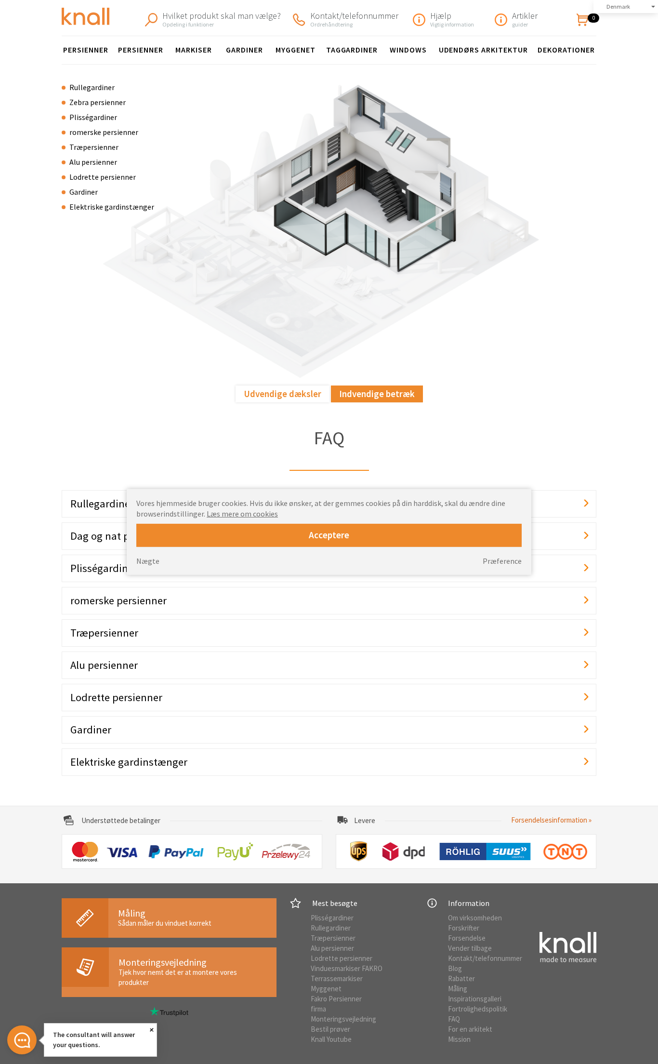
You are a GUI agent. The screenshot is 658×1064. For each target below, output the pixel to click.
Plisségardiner (93, 117)
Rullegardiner (92, 87)
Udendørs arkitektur (483, 49)
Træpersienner (93, 147)
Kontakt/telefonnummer (485, 958)
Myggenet (296, 49)
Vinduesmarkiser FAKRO (346, 968)
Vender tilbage (470, 948)
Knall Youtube (331, 1039)
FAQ (454, 1019)
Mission (459, 1039)
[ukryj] (152, 1029)
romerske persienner (103, 132)
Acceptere (329, 535)
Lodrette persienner (102, 177)
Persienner (85, 49)
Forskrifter (463, 927)
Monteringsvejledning (343, 1019)
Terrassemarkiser (337, 978)
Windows (408, 49)
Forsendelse (467, 938)
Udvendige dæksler (282, 393)
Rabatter (461, 978)
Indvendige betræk (377, 393)
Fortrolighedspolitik (477, 1008)
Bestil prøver (330, 1029)
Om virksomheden (475, 917)
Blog (455, 968)
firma (318, 1008)
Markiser (193, 49)
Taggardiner (352, 49)
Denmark (618, 6)
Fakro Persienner (336, 998)
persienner (140, 49)
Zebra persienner (97, 102)
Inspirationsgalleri (474, 998)
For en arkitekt (470, 1029)
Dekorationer (566, 49)
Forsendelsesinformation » (551, 820)
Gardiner (244, 49)
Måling (457, 988)
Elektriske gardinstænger (111, 207)
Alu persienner (93, 162)
